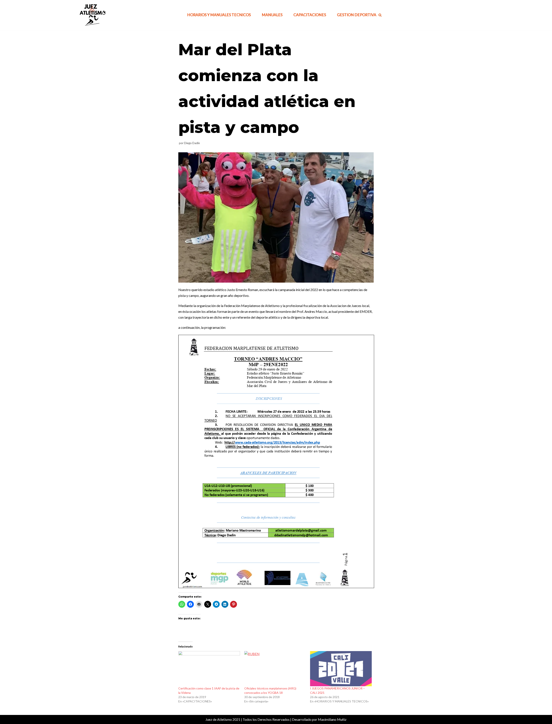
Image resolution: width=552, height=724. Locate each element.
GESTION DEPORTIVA (356, 15)
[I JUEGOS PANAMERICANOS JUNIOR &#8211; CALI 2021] (341, 668)
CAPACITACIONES (309, 15)
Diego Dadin (192, 143)
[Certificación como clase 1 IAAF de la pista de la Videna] (209, 668)
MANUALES (272, 15)
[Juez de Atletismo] (92, 15)
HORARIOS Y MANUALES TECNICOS (219, 15)
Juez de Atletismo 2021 (222, 719)
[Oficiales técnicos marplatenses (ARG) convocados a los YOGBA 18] (275, 668)
